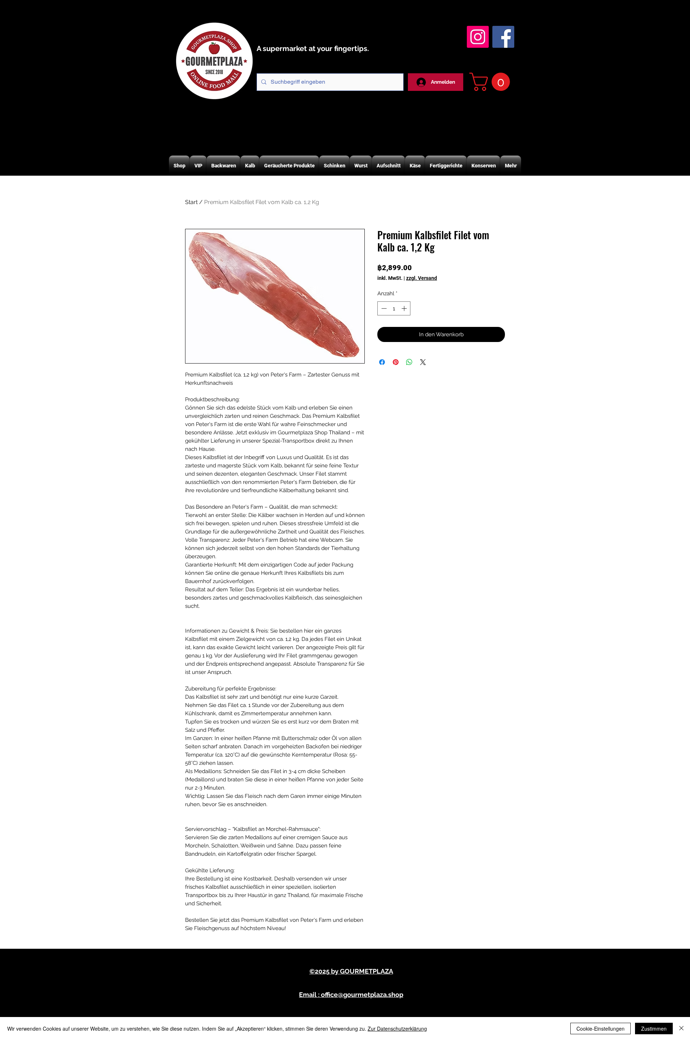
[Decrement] (383, 308)
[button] (491, 82)
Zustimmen (654, 1028)
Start (191, 202)
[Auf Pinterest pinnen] (395, 362)
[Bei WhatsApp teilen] (409, 362)
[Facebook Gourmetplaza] (503, 37)
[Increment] (405, 308)
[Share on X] (423, 362)
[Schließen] (681, 1028)
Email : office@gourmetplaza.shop (351, 994)
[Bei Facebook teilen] (382, 362)
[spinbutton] (394, 308)
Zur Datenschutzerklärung (397, 1028)
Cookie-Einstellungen (600, 1028)
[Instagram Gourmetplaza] (478, 37)
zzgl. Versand (421, 278)
